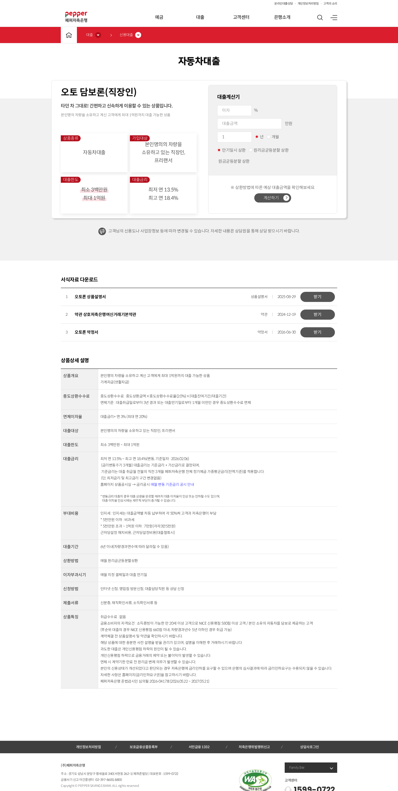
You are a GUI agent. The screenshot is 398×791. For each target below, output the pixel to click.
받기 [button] (317, 296)
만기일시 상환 (234, 150)
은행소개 (282, 17)
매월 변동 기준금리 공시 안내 (172, 484)
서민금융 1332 (199, 747)
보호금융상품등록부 (144, 747)
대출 (200, 17)
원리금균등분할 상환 (271, 150)
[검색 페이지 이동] (319, 17)
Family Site (296, 767)
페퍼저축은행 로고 (76, 17)
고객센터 (241, 17)
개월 (275, 136)
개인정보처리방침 (308, 4)
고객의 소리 (330, 4)
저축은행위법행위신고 (254, 747)
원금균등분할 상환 (234, 161)
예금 (159, 17)
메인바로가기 (69, 35)
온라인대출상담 (283, 4)
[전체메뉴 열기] (333, 17)
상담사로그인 (309, 747)
